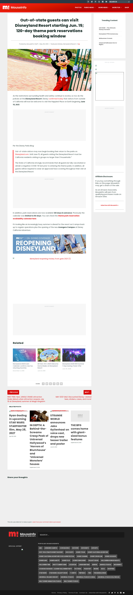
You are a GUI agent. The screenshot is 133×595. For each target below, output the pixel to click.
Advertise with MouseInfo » (110, 205)
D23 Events (85, 548)
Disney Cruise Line (96, 556)
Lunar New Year (84, 564)
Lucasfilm (72, 564)
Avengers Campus (51, 548)
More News (103, 8)
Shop (127, 8)
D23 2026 (75, 548)
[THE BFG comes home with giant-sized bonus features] (80, 416)
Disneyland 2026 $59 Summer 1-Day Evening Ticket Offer (73, 365)
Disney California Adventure (98, 552)
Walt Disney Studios (71, 581)
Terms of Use (73, 593)
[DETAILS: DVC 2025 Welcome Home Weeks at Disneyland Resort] (49, 355)
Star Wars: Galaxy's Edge (58, 573)
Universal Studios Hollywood (108, 577)
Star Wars (43, 573)
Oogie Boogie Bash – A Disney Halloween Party (55, 569)
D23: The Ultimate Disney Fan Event (51, 552)
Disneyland (43, 560)
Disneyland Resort (69, 44)
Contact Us (83, 593)
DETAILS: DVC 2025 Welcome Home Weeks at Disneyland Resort (48, 366)
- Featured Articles (56, 44)
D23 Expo (94, 548)
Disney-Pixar (80, 552)
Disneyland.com (22, 154)
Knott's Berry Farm (59, 564)
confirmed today (56, 99)
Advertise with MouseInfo (98, 593)
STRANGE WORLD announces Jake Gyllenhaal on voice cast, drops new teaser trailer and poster (59, 430)
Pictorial (77, 569)
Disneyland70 (54, 560)
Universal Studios (67, 577)
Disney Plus (66, 560)
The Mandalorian (100, 573)
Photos (78, 8)
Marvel (94, 564)
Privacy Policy (62, 593)
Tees (89, 573)
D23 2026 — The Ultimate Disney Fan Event (107, 28)
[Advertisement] (49, 126)
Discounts (69, 552)
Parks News (89, 8)
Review (96, 569)
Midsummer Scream (105, 38)
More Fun (116, 8)
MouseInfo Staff (32, 44)
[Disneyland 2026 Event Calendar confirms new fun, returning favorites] (24, 355)
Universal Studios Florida (85, 577)
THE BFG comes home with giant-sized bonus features (79, 432)
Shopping (111, 569)
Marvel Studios (105, 564)
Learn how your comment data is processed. (46, 522)
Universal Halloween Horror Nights (108, 43)
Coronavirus (64, 548)
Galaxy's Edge (93, 560)
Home (53, 593)
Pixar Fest (87, 569)
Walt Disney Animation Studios (50, 581)
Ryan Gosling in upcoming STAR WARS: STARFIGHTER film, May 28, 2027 (18, 424)
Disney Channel (82, 556)
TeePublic (82, 573)
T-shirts (73, 573)
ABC (40, 548)
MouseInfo (118, 564)
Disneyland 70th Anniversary (108, 34)
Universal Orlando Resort (48, 577)
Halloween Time (44, 564)
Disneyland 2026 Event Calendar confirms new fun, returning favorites (23, 366)
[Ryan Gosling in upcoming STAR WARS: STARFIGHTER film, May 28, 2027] (18, 411)
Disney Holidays (110, 556)
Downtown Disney (79, 560)
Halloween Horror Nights (110, 560)
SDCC (103, 569)
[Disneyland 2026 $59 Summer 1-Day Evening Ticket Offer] (73, 355)
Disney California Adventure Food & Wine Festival (56, 556)
